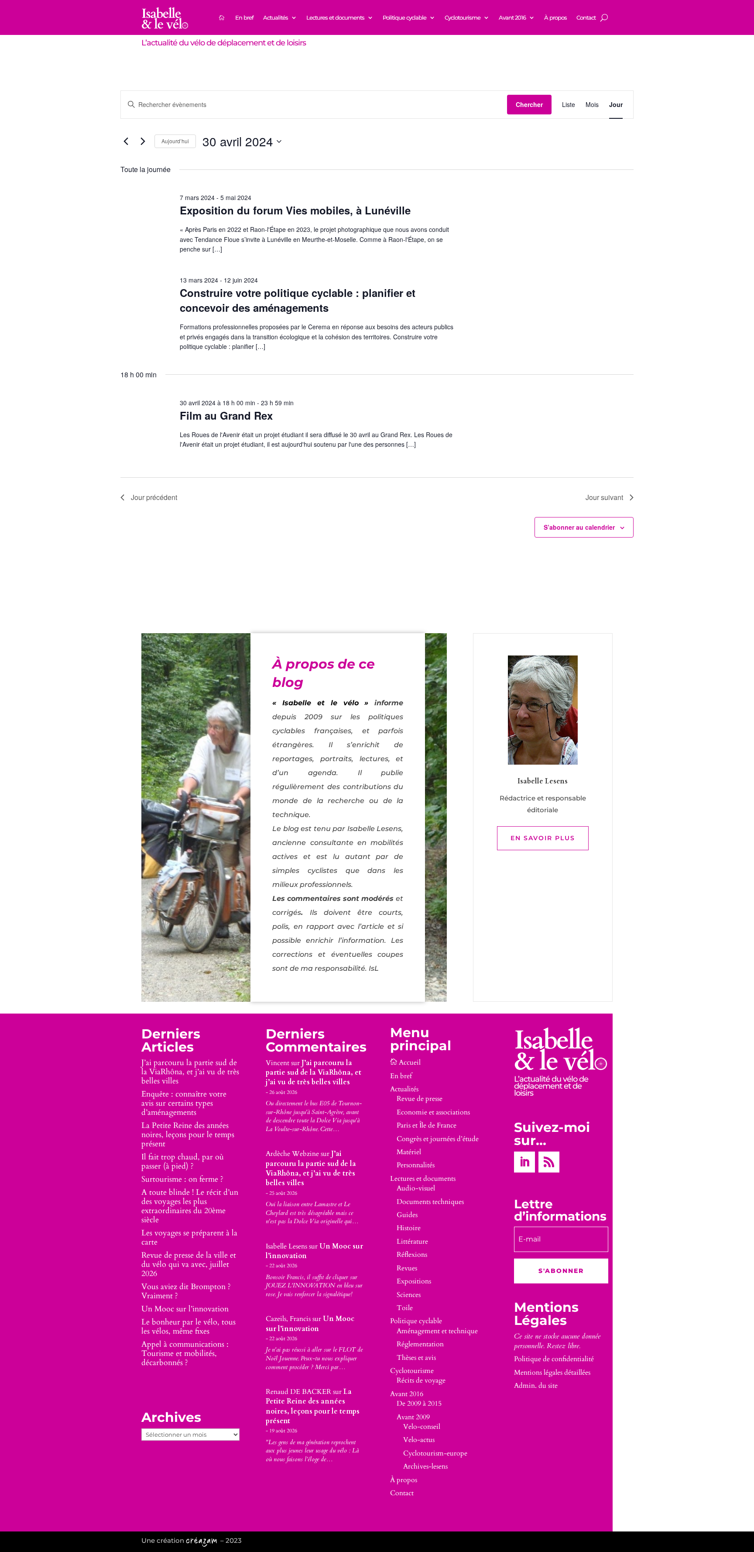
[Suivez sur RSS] (548, 1162)
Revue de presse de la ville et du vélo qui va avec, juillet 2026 (188, 1264)
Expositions (414, 1281)
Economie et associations (433, 1112)
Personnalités (416, 1165)
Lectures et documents (335, 17)
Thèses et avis (416, 1357)
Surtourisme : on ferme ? (182, 1179)
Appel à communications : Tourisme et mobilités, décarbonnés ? (185, 1353)
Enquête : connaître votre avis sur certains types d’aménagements (183, 1103)
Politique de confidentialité (554, 1359)
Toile (405, 1308)
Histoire (409, 1228)
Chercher (529, 104)
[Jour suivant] (142, 141)
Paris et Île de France (426, 1125)
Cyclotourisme (462, 17)
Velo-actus (419, 1440)
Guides (407, 1215)
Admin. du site (536, 1385)
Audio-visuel (416, 1188)
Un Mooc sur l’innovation (185, 1309)
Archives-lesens (425, 1466)
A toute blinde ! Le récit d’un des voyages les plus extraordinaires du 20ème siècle (189, 1206)
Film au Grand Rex (226, 415)
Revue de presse (419, 1099)
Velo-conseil (421, 1426)
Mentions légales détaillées (552, 1372)
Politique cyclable (404, 17)
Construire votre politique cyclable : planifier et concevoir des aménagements (297, 300)
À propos (555, 17)
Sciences (409, 1295)
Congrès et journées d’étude (438, 1139)
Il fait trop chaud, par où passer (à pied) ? (182, 1162)
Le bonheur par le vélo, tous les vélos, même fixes (188, 1327)
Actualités (275, 17)
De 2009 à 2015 (419, 1403)
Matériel (409, 1152)
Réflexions (412, 1254)
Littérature (412, 1241)
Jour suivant (604, 497)
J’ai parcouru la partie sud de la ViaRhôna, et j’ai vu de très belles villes (190, 1071)
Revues (407, 1268)
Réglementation (420, 1344)
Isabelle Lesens (286, 1246)
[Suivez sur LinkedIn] (524, 1162)
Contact (586, 17)
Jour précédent (154, 497)
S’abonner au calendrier (579, 527)
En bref (244, 17)
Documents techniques (430, 1202)
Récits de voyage (421, 1380)
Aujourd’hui (175, 141)
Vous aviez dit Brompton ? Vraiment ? (186, 1291)
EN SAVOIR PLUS (543, 838)
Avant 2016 (512, 17)
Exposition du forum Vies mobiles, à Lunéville (295, 210)
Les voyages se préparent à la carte (189, 1238)
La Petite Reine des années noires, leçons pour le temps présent (187, 1134)
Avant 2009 (413, 1417)
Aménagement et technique (437, 1331)
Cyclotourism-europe (435, 1453)
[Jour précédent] (125, 141)
